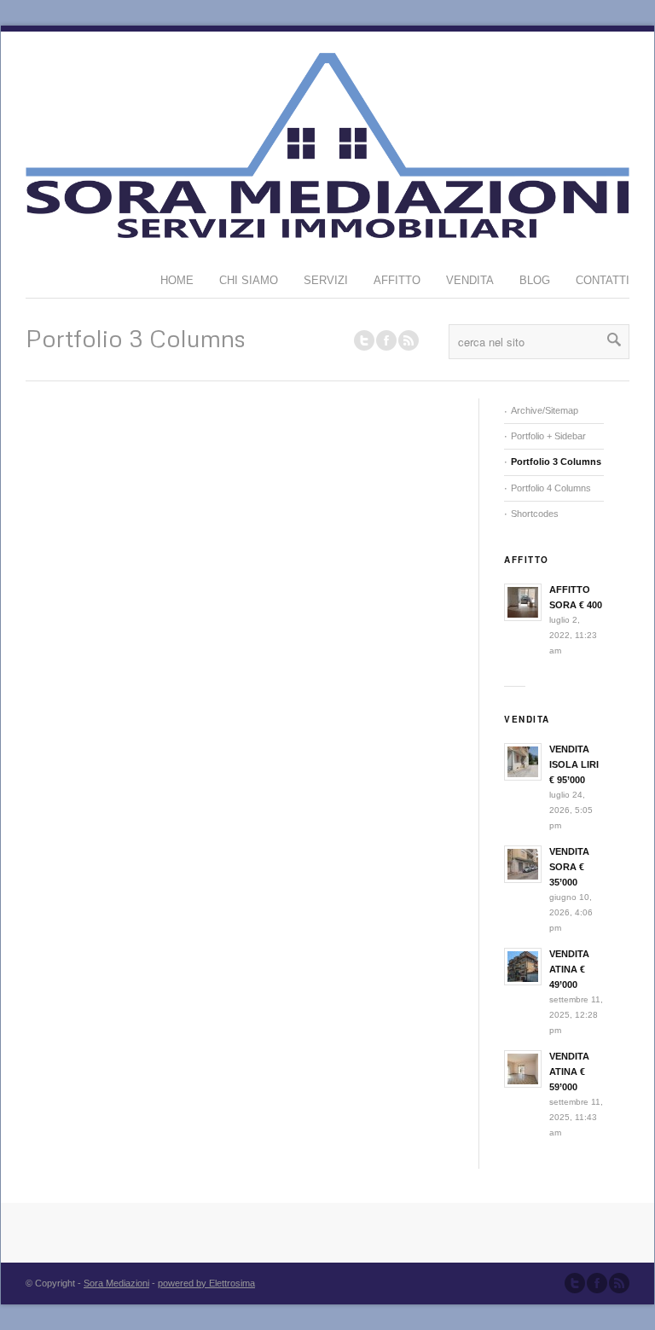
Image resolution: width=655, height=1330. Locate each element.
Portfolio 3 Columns (556, 461)
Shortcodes (535, 513)
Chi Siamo (248, 280)
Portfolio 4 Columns (551, 488)
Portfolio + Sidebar (548, 436)
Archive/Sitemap (544, 410)
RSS (408, 340)
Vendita (470, 280)
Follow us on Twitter (364, 340)
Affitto (397, 280)
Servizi (326, 280)
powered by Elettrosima (206, 1283)
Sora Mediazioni (116, 1283)
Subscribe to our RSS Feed (619, 1283)
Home (177, 280)
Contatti (602, 280)
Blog (534, 280)
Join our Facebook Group (386, 340)
